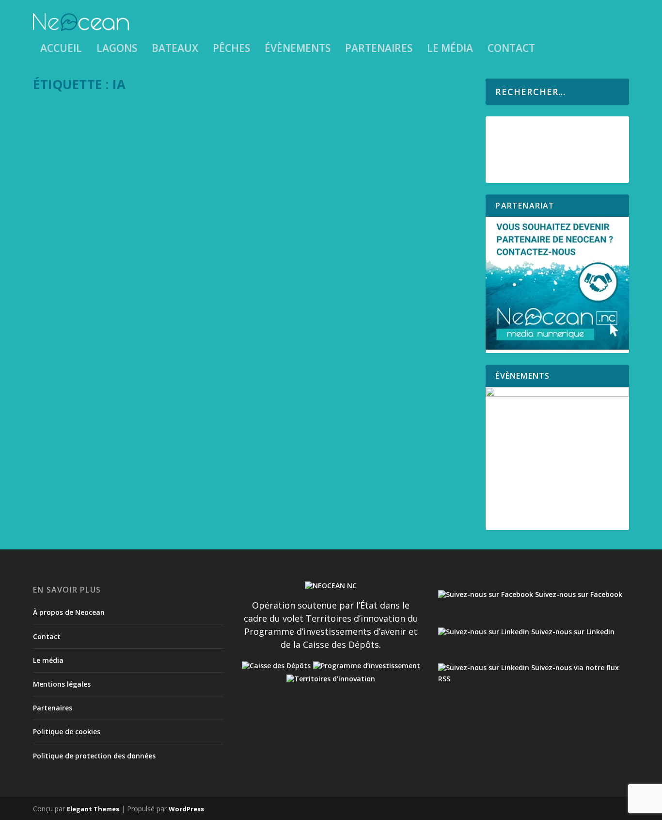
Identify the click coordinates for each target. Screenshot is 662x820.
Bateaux (175, 49)
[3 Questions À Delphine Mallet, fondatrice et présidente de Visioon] (254, 252)
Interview (92, 426)
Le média (450, 49)
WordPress (186, 808)
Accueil (61, 49)
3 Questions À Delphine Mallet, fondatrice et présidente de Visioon (194, 412)
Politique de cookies (66, 731)
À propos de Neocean (69, 612)
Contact (511, 49)
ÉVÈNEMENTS (298, 49)
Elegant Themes (93, 808)
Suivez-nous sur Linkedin (572, 631)
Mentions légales (62, 684)
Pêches (231, 49)
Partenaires (378, 49)
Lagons (116, 49)
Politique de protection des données (94, 755)
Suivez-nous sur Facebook (577, 594)
